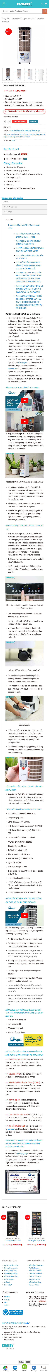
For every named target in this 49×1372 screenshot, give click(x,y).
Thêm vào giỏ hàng (19, 121)
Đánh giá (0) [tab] (8, 212)
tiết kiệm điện (25, 137)
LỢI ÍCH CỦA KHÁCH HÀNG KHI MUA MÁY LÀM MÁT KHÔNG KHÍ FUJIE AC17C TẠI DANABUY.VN (29, 289)
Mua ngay (33, 121)
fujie (37, 134)
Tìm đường (5, 1370)
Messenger (34, 1370)
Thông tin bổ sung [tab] (10, 207)
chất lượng (25, 134)
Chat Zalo (15, 1370)
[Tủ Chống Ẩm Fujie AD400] (12, 1224)
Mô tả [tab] (6, 202)
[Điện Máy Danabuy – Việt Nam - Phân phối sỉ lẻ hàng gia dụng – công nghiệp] (24, 4)
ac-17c (8, 134)
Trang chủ (5, 18)
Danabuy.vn (22, 362)
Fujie (13, 140)
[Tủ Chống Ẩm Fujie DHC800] (36, 1224)
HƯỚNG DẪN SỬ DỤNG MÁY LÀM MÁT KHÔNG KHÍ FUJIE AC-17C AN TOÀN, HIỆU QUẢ (28, 265)
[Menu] (4, 4)
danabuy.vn (12, 368)
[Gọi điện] (24, 1367)
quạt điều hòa (8, 137)
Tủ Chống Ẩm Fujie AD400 (12, 1240)
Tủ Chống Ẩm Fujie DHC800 (36, 1240)
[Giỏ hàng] (46, 4)
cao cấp (18, 134)
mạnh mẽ (42, 134)
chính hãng (32, 134)
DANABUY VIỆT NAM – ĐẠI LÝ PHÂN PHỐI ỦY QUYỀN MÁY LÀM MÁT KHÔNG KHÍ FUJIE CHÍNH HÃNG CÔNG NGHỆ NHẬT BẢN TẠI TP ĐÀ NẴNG (29, 302)
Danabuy (11, 1129)
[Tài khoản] (42, 4)
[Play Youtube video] (24, 400)
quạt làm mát (17, 137)
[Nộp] (44, 11)
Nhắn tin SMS (43, 1370)
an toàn (13, 134)
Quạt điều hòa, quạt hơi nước (23, 18)
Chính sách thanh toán (35, 1274)
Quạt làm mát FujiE (34, 131)
